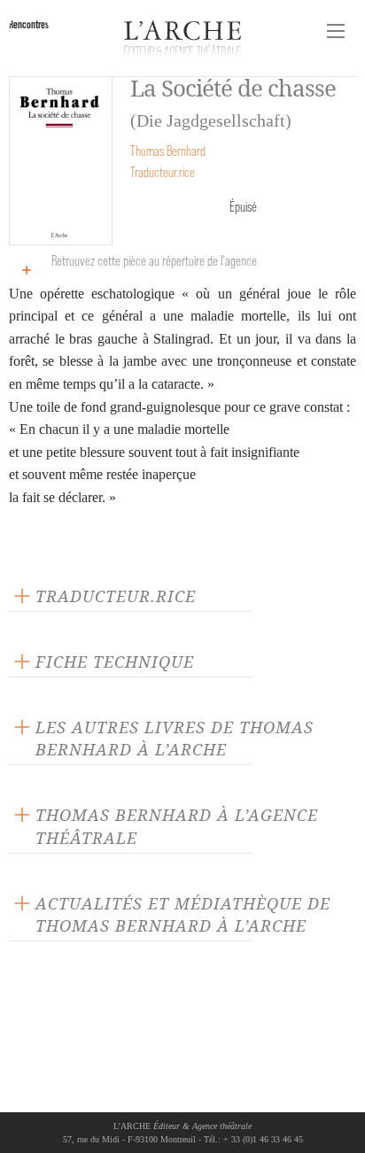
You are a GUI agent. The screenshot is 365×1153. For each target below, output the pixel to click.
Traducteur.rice (162, 172)
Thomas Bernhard (168, 151)
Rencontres (29, 24)
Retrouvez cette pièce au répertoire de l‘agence (154, 260)
